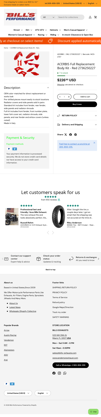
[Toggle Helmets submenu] (60, 30)
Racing (41, 34)
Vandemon (9, 340)
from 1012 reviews (49, 199)
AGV (6, 355)
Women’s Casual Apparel (20, 34)
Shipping (60, 84)
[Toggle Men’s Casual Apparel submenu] (86, 30)
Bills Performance (16, 405)
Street (17, 30)
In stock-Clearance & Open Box (77, 34)
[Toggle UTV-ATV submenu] (45, 30)
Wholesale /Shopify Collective (22, 311)
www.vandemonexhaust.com (65, 358)
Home (6, 48)
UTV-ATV (39, 30)
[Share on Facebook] (70, 134)
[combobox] (62, 17)
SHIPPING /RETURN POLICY (64, 287)
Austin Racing (10, 335)
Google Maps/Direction (62, 307)
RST (5, 345)
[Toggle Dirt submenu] (31, 30)
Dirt (27, 30)
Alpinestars (9, 350)
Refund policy (58, 302)
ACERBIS (60, 54)
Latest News (14, 307)
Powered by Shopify (29, 405)
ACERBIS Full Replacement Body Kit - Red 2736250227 (25, 48)
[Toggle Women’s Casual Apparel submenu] (34, 34)
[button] (95, 17)
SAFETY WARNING (60, 317)
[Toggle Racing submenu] (46, 34)
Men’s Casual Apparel (74, 30)
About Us (13, 303)
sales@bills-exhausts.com (64, 353)
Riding (53, 34)
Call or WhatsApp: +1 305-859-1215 (70, 365)
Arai (6, 360)
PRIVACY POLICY (59, 292)
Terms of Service (59, 297)
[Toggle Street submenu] (21, 30)
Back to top (50, 269)
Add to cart (85, 97)
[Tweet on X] (65, 134)
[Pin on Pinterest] (75, 134)
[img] (50, 196)
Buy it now (77, 104)
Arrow (6, 330)
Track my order (59, 312)
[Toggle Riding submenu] (58, 34)
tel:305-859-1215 (52, 3)
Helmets (54, 30)
